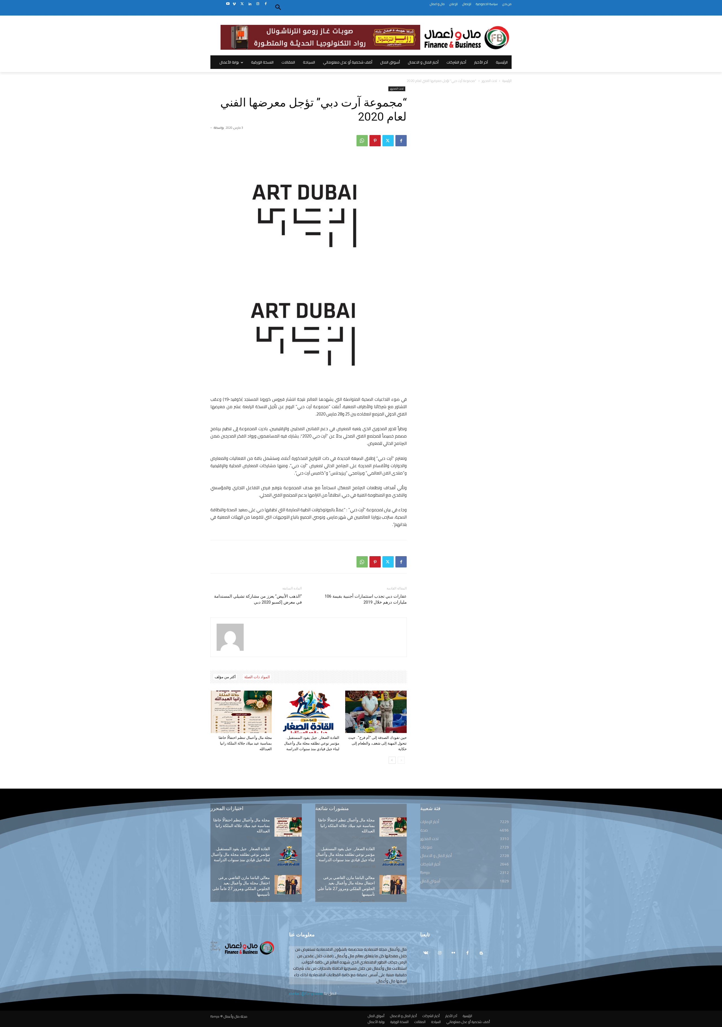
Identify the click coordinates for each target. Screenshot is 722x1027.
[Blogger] (481, 953)
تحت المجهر (489, 80)
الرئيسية (507, 80)
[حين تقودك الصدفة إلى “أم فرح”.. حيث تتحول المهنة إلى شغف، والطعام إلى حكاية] (376, 712)
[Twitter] (242, 4)
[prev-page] (401, 760)
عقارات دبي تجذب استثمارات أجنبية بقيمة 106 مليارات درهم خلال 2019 (366, 599)
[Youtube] (227, 4)
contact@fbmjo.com (306, 993)
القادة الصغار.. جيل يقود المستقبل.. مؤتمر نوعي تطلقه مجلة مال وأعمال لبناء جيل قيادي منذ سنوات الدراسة (311, 743)
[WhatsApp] (362, 140)
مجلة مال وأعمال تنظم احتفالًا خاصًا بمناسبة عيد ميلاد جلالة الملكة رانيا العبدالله (245, 743)
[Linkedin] (250, 4)
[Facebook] (265, 4)
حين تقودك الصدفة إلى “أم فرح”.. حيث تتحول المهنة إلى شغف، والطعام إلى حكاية (377, 743)
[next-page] (392, 760)
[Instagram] (257, 4)
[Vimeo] (234, 4)
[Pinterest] (375, 140)
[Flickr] (453, 953)
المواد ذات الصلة (257, 677)
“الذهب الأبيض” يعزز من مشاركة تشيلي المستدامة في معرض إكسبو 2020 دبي (258, 599)
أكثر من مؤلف (225, 677)
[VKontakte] (425, 953)
